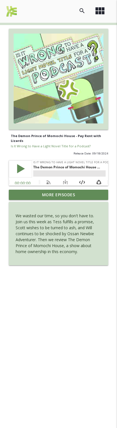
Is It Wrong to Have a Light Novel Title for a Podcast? (51, 146)
